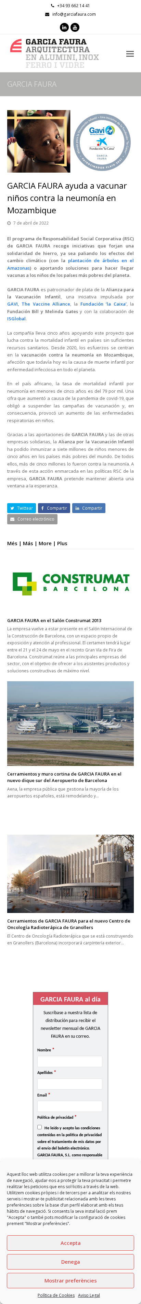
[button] (21, 508)
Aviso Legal (89, 1295)
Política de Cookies (56, 1295)
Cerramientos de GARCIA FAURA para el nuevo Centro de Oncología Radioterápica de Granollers (68, 924)
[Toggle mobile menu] (130, 53)
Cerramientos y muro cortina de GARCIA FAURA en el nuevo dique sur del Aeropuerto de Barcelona (64, 777)
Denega (70, 1261)
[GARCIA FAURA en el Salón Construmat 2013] (70, 584)
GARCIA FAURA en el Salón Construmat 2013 (54, 620)
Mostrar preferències (70, 1280)
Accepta (71, 1242)
